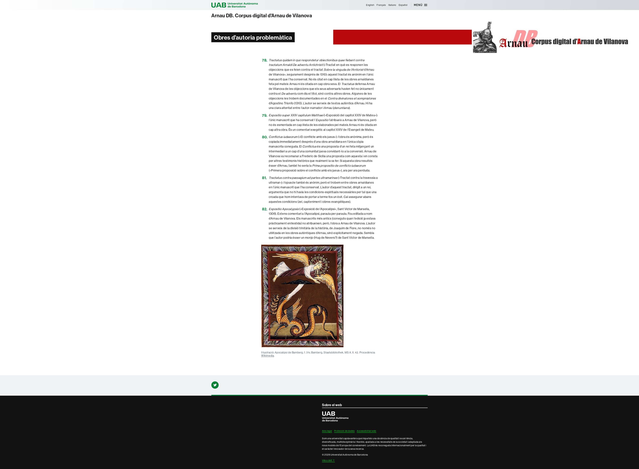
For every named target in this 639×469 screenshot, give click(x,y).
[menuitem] (370, 5)
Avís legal (327, 430)
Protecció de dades (344, 430)
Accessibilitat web (366, 430)
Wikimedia (267, 355)
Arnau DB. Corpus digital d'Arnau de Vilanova (261, 15)
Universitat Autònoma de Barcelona (234, 5)
